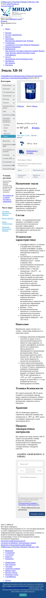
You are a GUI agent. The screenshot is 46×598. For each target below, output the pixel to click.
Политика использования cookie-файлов (16, 545)
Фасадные (6, 99)
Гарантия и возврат (31, 51)
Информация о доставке (32, 152)
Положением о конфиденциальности (29, 505)
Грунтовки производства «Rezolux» (6, 213)
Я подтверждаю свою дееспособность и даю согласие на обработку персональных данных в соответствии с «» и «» (30, 501)
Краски (6, 128)
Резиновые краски (9, 115)
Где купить (19, 45)
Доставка (19, 51)
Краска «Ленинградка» (7, 223)
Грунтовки (7, 125)
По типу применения (13, 35)
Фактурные (6, 141)
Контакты (9, 65)
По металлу (6, 88)
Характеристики (38, 170)
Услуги (8, 57)
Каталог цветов (16, 53)
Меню (7, 29)
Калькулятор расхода (22, 176)
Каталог (8, 33)
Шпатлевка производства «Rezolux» (6, 229)
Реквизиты (35, 45)
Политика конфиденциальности (13, 541)
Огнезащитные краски (8, 107)
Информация (10, 49)
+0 (2, 25)
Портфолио (9, 61)
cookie (9, 586)
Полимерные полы (12, 59)
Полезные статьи (28, 53)
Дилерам (30, 41)
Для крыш (6, 155)
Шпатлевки (7, 133)
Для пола (6, 102)
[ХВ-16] (30, 91)
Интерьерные (7, 85)
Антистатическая (8, 169)
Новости (27, 45)
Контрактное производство (15, 41)
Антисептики (7, 95)
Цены (19, 170)
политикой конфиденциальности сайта (17, 588)
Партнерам (9, 39)
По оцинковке (7, 162)
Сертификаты (10, 55)
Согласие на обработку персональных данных (18, 543)
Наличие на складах (36, 176)
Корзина (4, 21)
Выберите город (15, 19)
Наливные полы (26, 59)
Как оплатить (10, 51)
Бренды (8, 37)
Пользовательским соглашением (28, 503)
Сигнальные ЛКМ (9, 165)
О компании (10, 43)
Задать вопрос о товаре (23, 135)
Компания (9, 551)
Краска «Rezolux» (8, 218)
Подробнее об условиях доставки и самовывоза (8, 198)
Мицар (26, 78)
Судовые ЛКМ (7, 158)
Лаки (4, 111)
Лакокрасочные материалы (23, 76)
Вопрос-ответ (10, 570)
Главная (4, 76)
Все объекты (10, 63)
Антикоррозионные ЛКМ (9, 145)
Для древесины (8, 92)
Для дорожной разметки (7, 150)
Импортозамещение (13, 47)
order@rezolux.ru (12, 4)
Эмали (21, 78)
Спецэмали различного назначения (6, 120)
